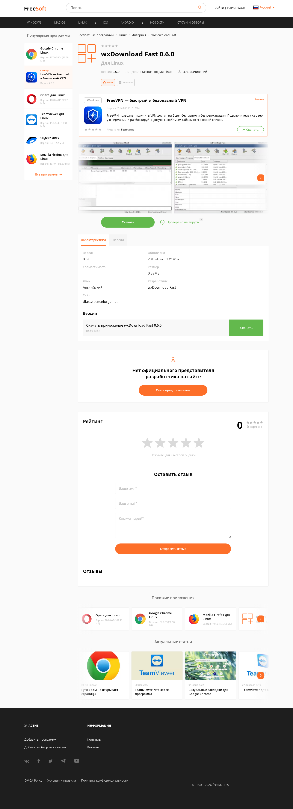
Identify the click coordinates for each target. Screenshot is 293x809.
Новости (157, 22)
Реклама (93, 747)
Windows (128, 82)
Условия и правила (61, 780)
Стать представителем (173, 390)
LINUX (82, 22)
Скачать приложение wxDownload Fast (124, 325)
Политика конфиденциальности (104, 780)
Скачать (128, 222)
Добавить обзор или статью (45, 747)
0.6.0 (110, 72)
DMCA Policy (33, 780)
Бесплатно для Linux (157, 72)
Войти (219, 8)
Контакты (94, 739)
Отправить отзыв (173, 549)
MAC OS (59, 22)
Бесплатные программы (96, 35)
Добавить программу (40, 739)
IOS (105, 22)
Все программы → (48, 174)
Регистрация (236, 8)
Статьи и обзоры (190, 22)
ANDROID (127, 22)
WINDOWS (34, 22)
